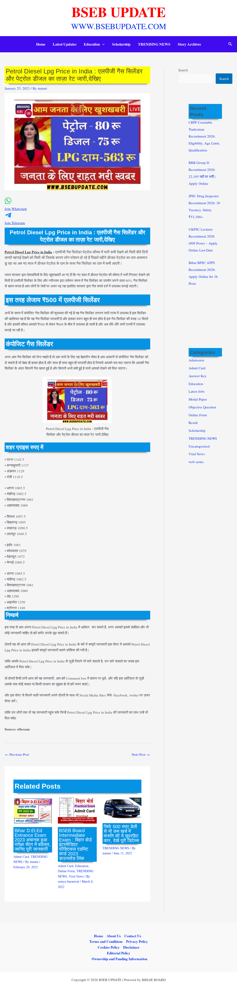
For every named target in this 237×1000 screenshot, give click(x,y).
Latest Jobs (197, 391)
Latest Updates (64, 44)
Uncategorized (199, 446)
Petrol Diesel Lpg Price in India (28, 251)
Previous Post (17, 754)
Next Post (141, 754)
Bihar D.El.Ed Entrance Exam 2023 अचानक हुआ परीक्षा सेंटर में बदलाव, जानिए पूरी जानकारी (33, 840)
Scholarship (121, 44)
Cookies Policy (109, 947)
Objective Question (202, 407)
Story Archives (189, 44)
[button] (102, 44)
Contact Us (132, 935)
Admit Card (21, 856)
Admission (196, 360)
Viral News (76, 876)
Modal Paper (198, 399)
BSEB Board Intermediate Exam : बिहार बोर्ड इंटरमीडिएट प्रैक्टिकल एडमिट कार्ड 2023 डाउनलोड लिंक (75, 844)
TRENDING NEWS (154, 44)
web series (196, 461)
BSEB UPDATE (119, 12)
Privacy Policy (137, 941)
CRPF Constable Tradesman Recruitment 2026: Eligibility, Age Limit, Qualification (204, 136)
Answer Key (198, 375)
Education (92, 44)
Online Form (66, 871)
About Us (114, 935)
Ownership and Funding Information (119, 958)
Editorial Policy (118, 953)
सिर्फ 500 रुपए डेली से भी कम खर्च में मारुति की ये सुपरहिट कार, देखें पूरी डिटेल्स (121, 833)
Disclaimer (131, 947)
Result (193, 422)
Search (183, 70)
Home (40, 44)
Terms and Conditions (106, 941)
